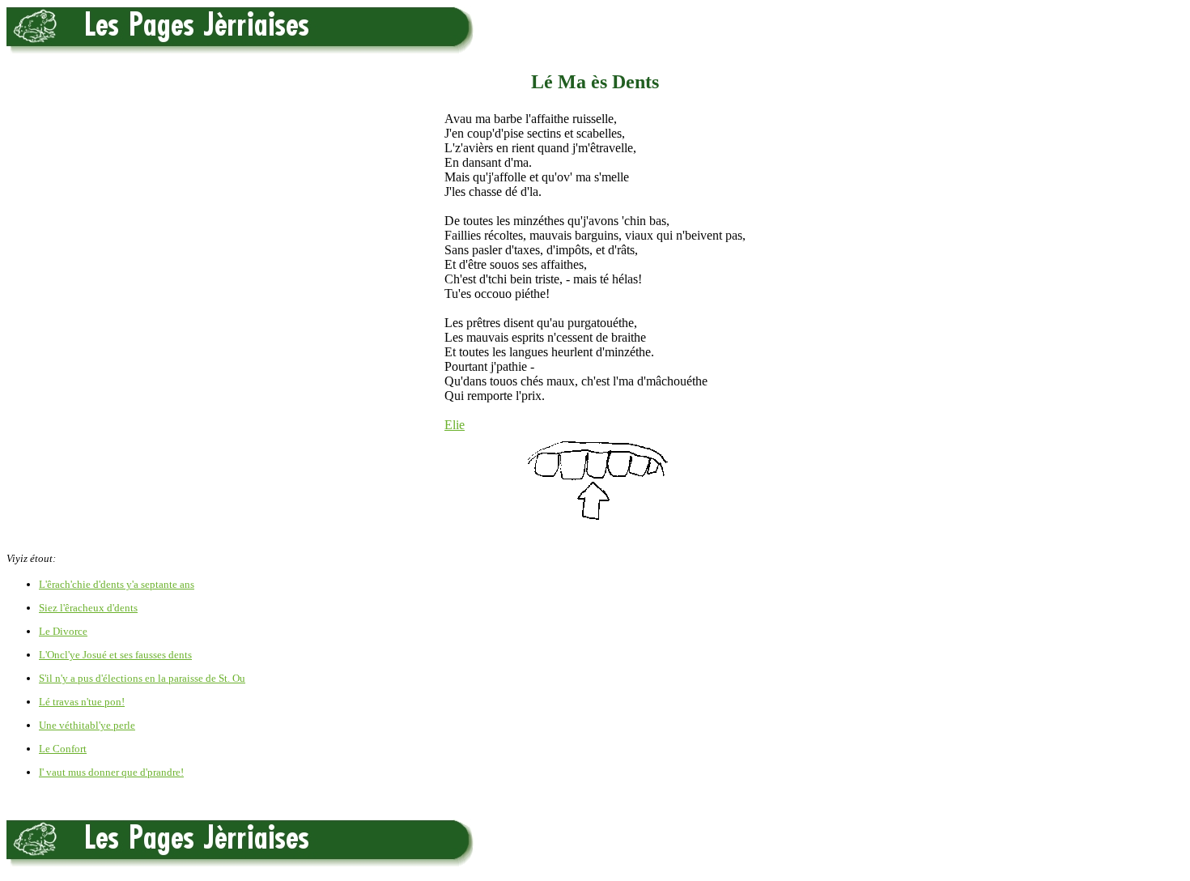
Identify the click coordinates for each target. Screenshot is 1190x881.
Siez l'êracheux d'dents (88, 608)
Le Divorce (63, 631)
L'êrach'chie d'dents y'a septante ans (116, 584)
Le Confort (63, 749)
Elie (454, 425)
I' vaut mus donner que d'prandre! (111, 772)
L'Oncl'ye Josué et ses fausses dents (115, 655)
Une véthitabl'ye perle (87, 725)
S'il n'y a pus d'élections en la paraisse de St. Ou (142, 678)
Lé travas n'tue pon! (82, 702)
